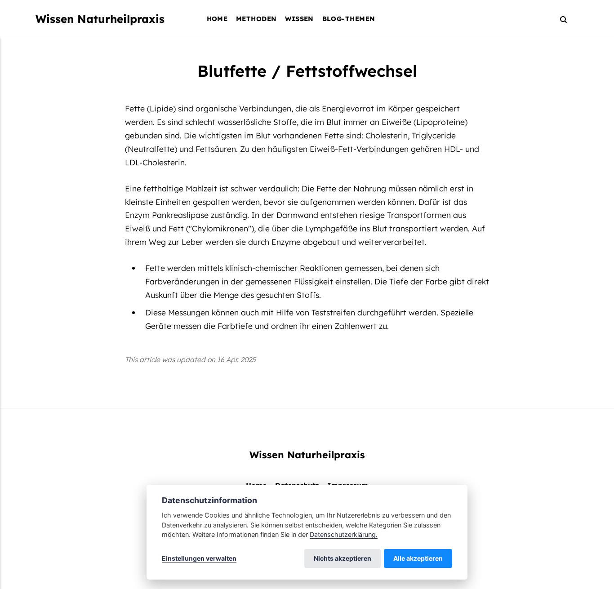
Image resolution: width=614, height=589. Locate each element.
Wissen (299, 18)
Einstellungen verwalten (199, 558)
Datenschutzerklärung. (344, 534)
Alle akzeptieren (418, 558)
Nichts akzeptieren (342, 558)
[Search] (559, 19)
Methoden (256, 18)
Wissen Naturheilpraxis (100, 19)
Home (217, 18)
